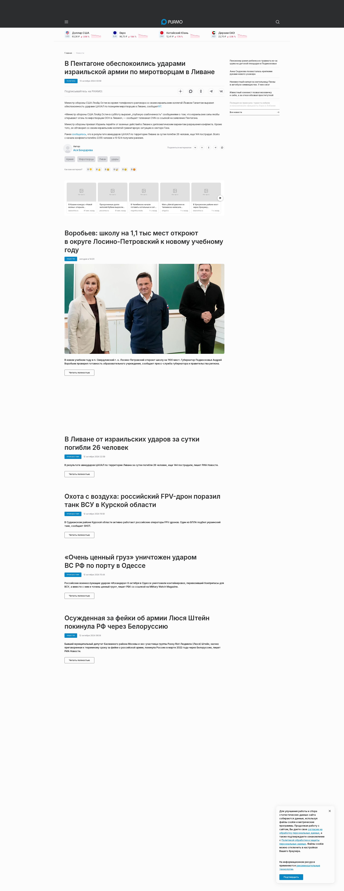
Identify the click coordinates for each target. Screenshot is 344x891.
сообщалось (79, 134)
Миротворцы (86, 159)
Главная (68, 53)
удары (115, 159)
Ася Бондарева (83, 150)
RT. (160, 106)
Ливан (102, 159)
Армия (70, 159)
